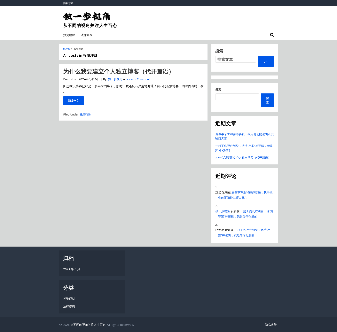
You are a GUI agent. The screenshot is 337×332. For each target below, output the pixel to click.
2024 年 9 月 (71, 269)
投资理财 (69, 35)
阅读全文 (73, 100)
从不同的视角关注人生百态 (90, 25)
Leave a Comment (138, 79)
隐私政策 (68, 3)
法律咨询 (86, 35)
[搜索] (266, 61)
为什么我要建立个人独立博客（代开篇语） (118, 71)
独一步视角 (222, 211)
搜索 (219, 50)
